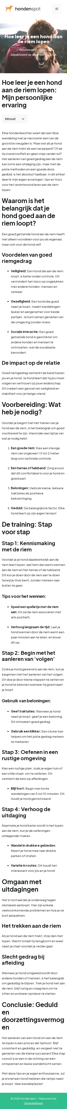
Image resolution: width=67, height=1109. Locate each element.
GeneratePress (33, 1103)
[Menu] (57, 9)
